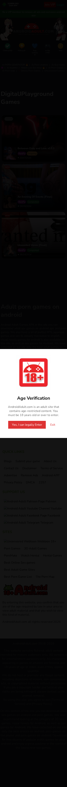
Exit (52, 425)
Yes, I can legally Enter (27, 425)
